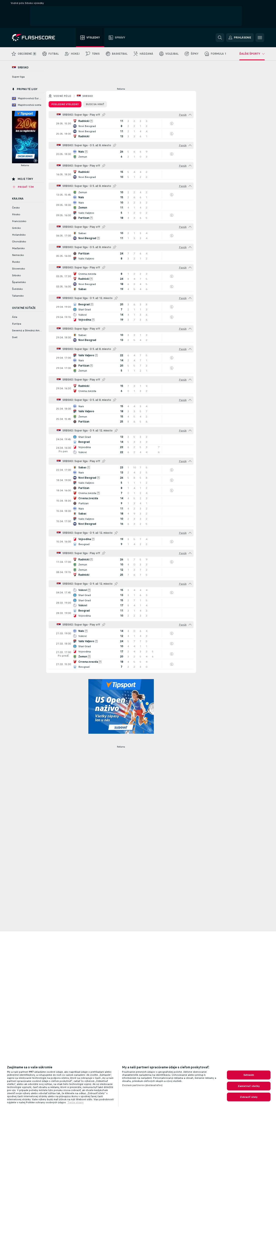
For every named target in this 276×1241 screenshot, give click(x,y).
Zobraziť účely (249, 1096)
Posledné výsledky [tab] (65, 104)
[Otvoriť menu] (259, 37)
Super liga (18, 76)
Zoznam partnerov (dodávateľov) (142, 1085)
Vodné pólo (62, 95)
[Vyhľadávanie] (220, 37)
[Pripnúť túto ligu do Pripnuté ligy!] (103, 114)
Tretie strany (75, 1102)
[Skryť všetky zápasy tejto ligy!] (190, 114)
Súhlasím (248, 1074)
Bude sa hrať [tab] (95, 104)
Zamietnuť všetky (249, 1086)
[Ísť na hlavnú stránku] (36, 37)
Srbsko (87, 95)
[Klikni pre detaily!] (121, 123)
